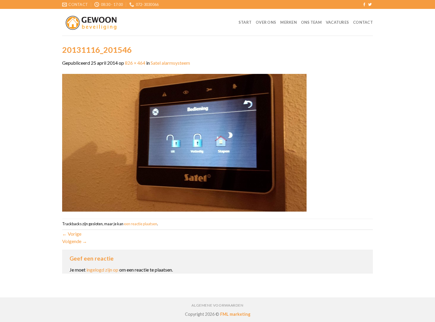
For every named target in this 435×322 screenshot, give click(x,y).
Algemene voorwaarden (217, 305)
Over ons (266, 22)
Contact (363, 22)
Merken (288, 22)
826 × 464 (135, 63)
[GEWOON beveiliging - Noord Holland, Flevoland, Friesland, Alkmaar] (91, 22)
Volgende (74, 241)
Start (245, 22)
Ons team (311, 22)
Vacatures (337, 22)
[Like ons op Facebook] (364, 5)
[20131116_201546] (184, 142)
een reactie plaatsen (140, 223)
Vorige (71, 234)
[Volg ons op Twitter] (370, 5)
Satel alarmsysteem (170, 63)
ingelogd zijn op (102, 269)
